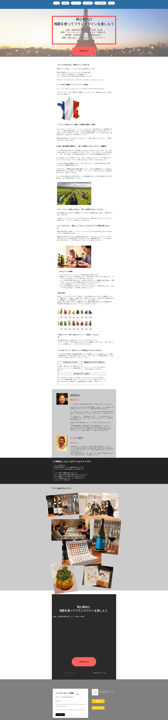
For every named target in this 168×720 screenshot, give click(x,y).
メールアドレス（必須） (61, 706)
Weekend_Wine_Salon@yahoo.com (83, 639)
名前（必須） (58, 700)
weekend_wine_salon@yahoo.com (67, 644)
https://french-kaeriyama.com (66, 625)
